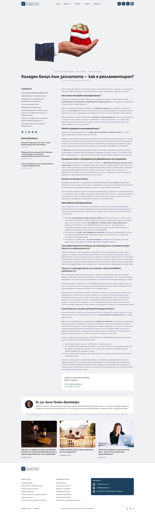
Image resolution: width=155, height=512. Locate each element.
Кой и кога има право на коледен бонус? (34, 93)
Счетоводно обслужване (63, 497)
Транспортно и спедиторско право (31, 486)
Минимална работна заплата (30, 489)
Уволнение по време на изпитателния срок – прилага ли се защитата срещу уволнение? (113, 452)
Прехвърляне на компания (63, 494)
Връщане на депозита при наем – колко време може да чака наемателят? (35, 144)
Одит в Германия (61, 483)
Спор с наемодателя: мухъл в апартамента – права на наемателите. (37, 165)
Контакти (96, 4)
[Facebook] (22, 132)
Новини (87, 4)
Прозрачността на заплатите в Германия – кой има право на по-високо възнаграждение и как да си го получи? (37, 154)
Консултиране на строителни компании (68, 500)
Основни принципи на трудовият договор (34, 494)
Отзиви (77, 4)
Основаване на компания (63, 491)
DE (132, 4)
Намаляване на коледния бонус (31, 107)
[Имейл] (36, 132)
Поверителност (26, 508)
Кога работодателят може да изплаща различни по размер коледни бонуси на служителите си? (34, 113)
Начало (63, 80)
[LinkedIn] (29, 132)
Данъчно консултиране (63, 486)
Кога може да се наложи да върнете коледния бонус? (33, 125)
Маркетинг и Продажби (63, 489)
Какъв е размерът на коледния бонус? (33, 96)
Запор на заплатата (27, 497)
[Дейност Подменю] (70, 3)
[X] (26, 132)
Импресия (36, 508)
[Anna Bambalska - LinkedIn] (128, 3)
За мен (58, 4)
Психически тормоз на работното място (33, 500)
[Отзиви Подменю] (81, 3)
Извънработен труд (27, 491)
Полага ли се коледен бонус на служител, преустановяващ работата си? (34, 119)
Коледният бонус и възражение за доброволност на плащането (32, 100)
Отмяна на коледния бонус (30, 104)
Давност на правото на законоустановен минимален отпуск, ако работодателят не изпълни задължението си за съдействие (39, 452)
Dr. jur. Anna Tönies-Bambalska (57, 402)
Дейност (67, 4)
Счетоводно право (27, 483)
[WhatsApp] (32, 132)
